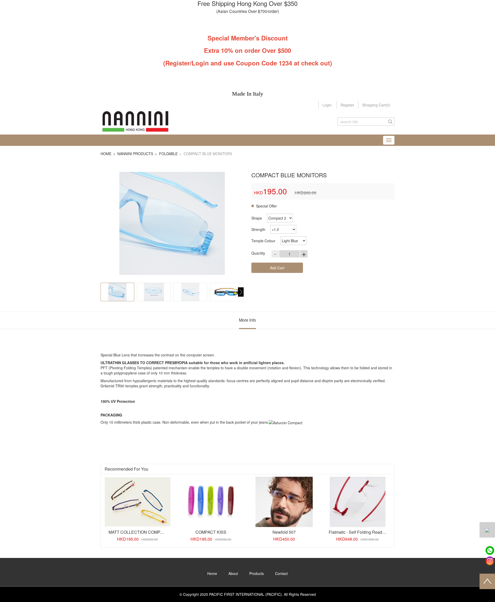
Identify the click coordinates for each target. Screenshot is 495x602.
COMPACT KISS (210, 532)
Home (212, 573)
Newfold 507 (284, 532)
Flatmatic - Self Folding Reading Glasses (366, 532)
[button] (241, 292)
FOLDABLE (168, 153)
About (233, 573)
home (106, 153)
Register (347, 104)
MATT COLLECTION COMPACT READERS (149, 532)
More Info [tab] (247, 320)
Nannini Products (135, 153)
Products (256, 573)
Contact (281, 573)
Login (327, 104)
